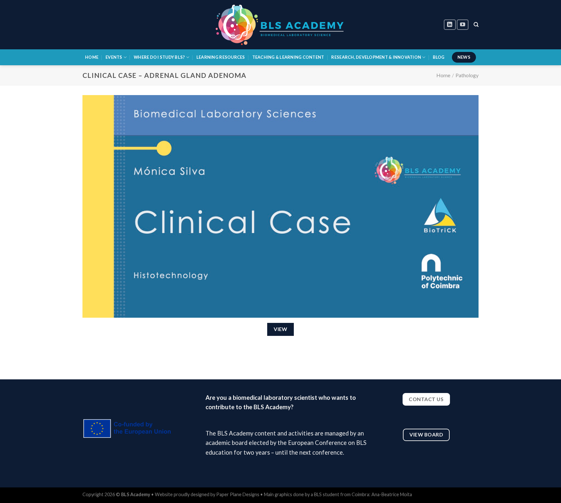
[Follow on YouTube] (462, 24)
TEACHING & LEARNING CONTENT (288, 57)
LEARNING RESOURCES (220, 57)
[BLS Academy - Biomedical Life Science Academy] (280, 24)
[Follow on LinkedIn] (449, 24)
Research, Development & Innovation (376, 57)
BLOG (439, 57)
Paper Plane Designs (238, 494)
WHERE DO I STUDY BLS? (159, 57)
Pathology (467, 75)
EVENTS (114, 57)
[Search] (476, 24)
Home (443, 75)
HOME (91, 57)
